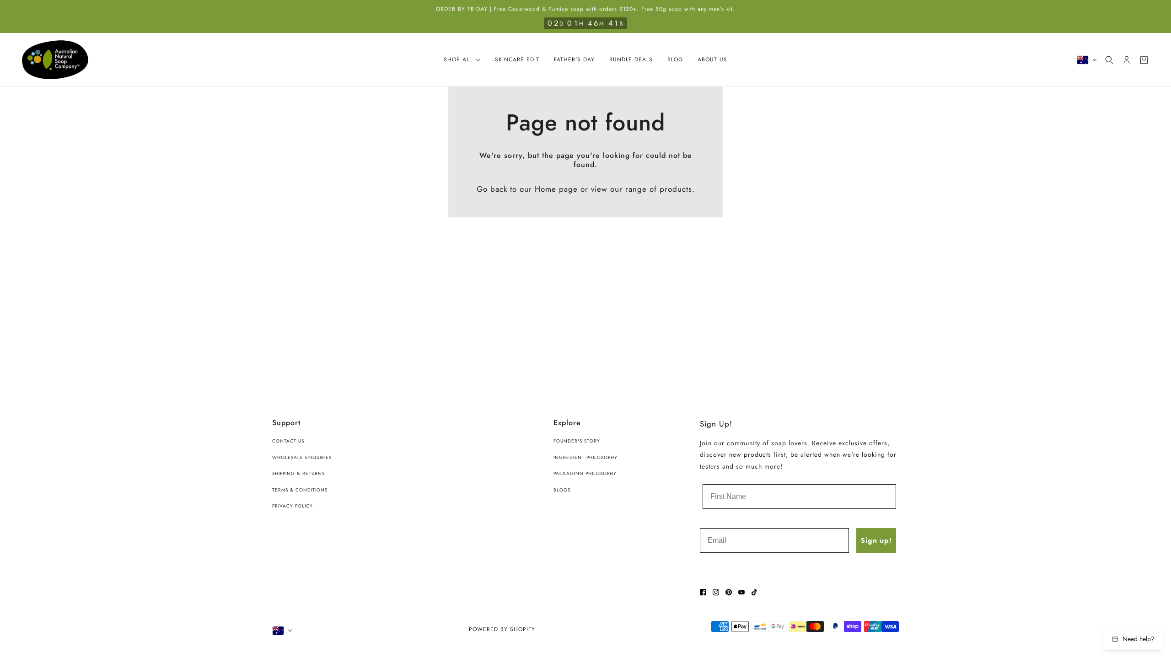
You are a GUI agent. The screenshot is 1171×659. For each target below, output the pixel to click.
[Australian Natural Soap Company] (55, 60)
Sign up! (876, 540)
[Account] (1127, 60)
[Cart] (1144, 60)
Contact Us (288, 441)
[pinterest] (729, 592)
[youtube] (741, 592)
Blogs (561, 489)
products (676, 189)
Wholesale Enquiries (302, 457)
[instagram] (716, 592)
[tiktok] (754, 592)
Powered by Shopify (502, 629)
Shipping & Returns (298, 473)
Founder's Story (576, 441)
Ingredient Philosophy (585, 457)
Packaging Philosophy (585, 473)
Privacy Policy (292, 505)
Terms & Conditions (300, 489)
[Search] (1109, 60)
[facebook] (703, 592)
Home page (556, 189)
